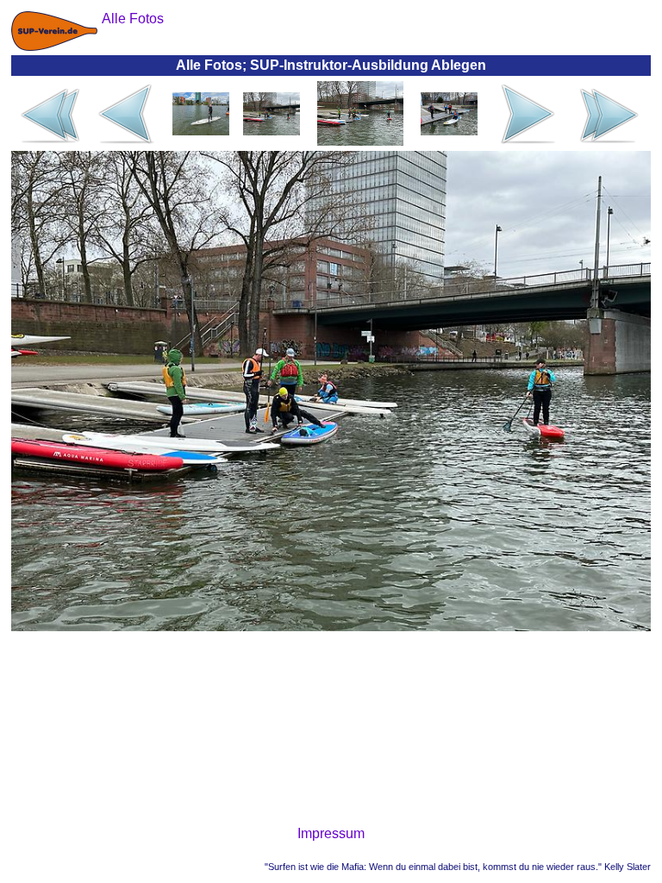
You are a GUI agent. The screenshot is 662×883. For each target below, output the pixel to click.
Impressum (331, 833)
